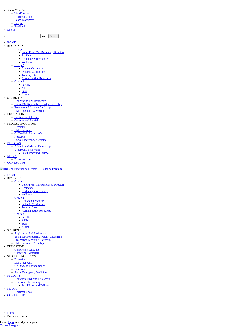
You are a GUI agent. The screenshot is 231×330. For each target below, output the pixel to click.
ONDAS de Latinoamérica (29, 133)
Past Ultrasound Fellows (35, 152)
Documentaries (23, 159)
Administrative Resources (36, 78)
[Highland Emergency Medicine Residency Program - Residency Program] (31, 168)
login (11, 322)
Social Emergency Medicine (30, 139)
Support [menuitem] (18, 23)
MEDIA (12, 156)
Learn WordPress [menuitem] (24, 19)
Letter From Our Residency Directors (43, 52)
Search (44, 36)
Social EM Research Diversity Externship (38, 104)
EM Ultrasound (23, 130)
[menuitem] (119, 10)
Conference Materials (26, 120)
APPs (25, 87)
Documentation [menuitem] (23, 16)
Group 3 (19, 81)
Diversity (19, 126)
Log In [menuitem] (11, 29)
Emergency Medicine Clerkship (32, 107)
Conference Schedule (26, 117)
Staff (24, 91)
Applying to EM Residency (30, 100)
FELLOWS (14, 143)
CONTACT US (16, 162)
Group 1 (19, 49)
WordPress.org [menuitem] (22, 13)
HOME (11, 42)
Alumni (26, 94)
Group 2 (19, 65)
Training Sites (29, 75)
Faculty (26, 84)
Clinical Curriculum (33, 68)
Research (19, 136)
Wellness (27, 62)
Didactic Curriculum (33, 71)
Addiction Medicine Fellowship (32, 146)
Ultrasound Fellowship (27, 149)
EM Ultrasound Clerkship (29, 110)
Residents (27, 55)
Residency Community (35, 58)
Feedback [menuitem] (19, 26)
